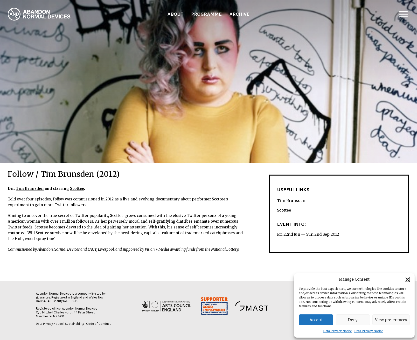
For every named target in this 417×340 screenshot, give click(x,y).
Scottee (77, 188)
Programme (206, 14)
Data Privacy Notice (337, 331)
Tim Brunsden (30, 188)
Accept (316, 320)
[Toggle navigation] (403, 14)
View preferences (391, 320)
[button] (407, 279)
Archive (239, 14)
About (175, 14)
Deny (353, 320)
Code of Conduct (98, 324)
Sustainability (74, 324)
